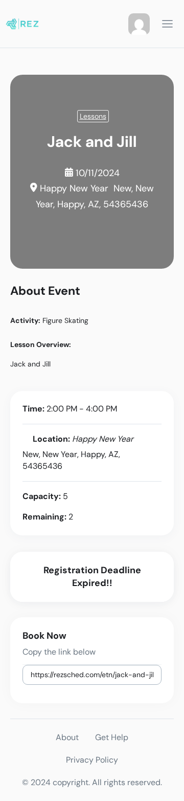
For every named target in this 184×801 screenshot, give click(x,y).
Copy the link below (59, 651)
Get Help (111, 737)
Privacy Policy (92, 759)
